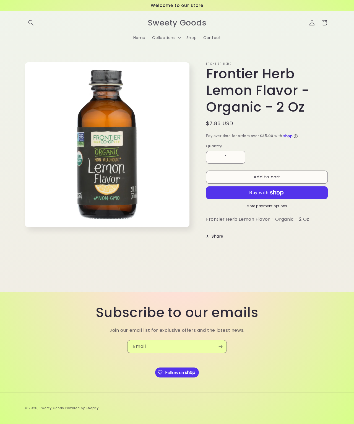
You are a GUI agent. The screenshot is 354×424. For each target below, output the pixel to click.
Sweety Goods (52, 408)
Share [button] (217, 236)
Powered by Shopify (82, 408)
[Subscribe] (220, 346)
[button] (31, 23)
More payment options (267, 206)
